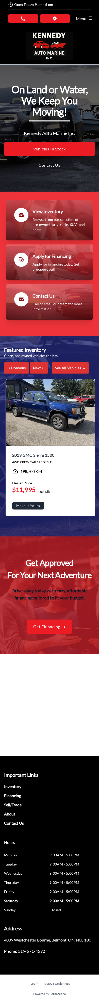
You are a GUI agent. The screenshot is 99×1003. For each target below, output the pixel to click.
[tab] (9, 845)
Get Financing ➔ (49, 626)
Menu (82, 18)
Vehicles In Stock (49, 148)
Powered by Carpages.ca (49, 994)
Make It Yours (28, 505)
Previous (18, 368)
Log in (34, 983)
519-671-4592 (31, 951)
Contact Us (49, 165)
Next (37, 368)
